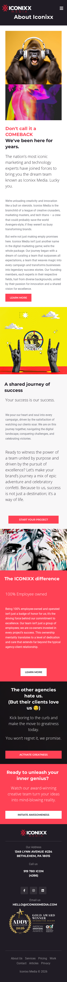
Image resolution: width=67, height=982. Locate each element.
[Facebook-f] (24, 890)
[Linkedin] (42, 890)
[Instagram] (33, 890)
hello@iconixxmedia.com (35, 904)
